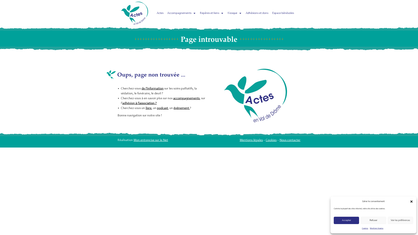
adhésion (128, 103)
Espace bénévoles (283, 13)
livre (149, 108)
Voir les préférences (400, 220)
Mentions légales (376, 228)
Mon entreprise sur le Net (151, 140)
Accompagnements (179, 13)
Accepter (346, 220)
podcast (162, 108)
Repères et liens (209, 13)
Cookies (365, 228)
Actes (160, 13)
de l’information (153, 88)
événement (181, 108)
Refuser (373, 220)
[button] (411, 201)
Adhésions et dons (257, 13)
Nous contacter (290, 140)
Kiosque (232, 13)
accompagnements (186, 98)
